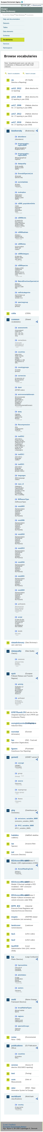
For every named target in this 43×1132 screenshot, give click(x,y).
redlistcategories (21, 292)
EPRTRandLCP (18, 712)
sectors (20, 988)
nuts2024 (21, 590)
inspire (14, 917)
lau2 (13, 940)
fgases (14, 749)
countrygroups (21, 367)
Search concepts (30, 73)
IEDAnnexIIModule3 (18, 882)
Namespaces (7, 48)
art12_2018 (16, 97)
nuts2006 (21, 520)
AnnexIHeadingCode (21, 869)
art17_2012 (16, 114)
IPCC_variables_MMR (21, 825)
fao (12, 740)
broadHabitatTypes (21, 1008)
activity (20, 684)
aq (12, 80)
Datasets (6, 23)
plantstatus (21, 975)
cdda (13, 313)
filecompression (21, 425)
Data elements (8, 31)
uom (13, 1080)
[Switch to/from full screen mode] (29, 5)
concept (21, 763)
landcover (15, 925)
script (20, 617)
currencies (21, 376)
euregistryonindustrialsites (18, 723)
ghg (13, 810)
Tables (5, 27)
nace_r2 (21, 484)
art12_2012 (16, 88)
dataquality (21, 164)
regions (21, 1016)
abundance (21, 137)
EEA (12, 2)
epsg (20, 412)
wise (13, 1088)
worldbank (16, 1096)
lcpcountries (21, 965)
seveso (14, 1065)
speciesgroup (21, 302)
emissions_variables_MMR (21, 818)
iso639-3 (21, 454)
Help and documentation (11, 19)
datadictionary (17, 643)
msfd (13, 1000)
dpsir (20, 387)
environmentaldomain (21, 394)
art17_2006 (16, 105)
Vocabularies (8, 40)
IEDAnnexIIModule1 (18, 861)
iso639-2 (21, 436)
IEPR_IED (15, 906)
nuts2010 (21, 534)
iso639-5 (21, 464)
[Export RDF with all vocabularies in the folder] (37, 131)
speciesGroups (21, 1026)
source (20, 781)
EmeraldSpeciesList (21, 173)
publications (17, 1046)
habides (15, 835)
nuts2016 (21, 562)
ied (12, 852)
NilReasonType (21, 499)
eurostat (15, 732)
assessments (21, 328)
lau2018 (14, 946)
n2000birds (21, 218)
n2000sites (21, 244)
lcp (12, 957)
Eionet (12, 15)
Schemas (6, 35)
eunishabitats (21, 182)
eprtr (13, 674)
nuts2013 (21, 548)
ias (12, 844)
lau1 (13, 934)
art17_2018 (16, 122)
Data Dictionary (20, 15)
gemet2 (14, 757)
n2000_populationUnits (21, 203)
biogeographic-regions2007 (21, 144)
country (21, 1105)
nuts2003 (21, 506)
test (13, 1073)
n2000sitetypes (21, 254)
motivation (21, 192)
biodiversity (16, 131)
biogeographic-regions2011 (21, 154)
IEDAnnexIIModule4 (18, 895)
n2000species (21, 265)
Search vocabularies (14, 73)
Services (6, 44)
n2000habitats (21, 232)
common (15, 319)
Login (24, 5)
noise (13, 1037)
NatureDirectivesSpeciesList (21, 281)
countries (21, 352)
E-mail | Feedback (9, 1124)
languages (21, 475)
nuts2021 (21, 576)
